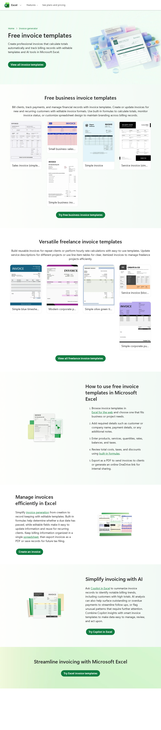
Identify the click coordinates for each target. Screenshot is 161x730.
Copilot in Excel (100, 588)
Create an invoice (29, 551)
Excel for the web (102, 412)
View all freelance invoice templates (80, 358)
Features (31, 4)
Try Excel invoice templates (80, 673)
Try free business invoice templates (81, 215)
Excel (14, 5)
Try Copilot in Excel (100, 632)
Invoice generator (28, 28)
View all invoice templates (27, 64)
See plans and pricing (53, 4)
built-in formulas (109, 453)
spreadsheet (31, 537)
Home (11, 28)
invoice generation (37, 512)
